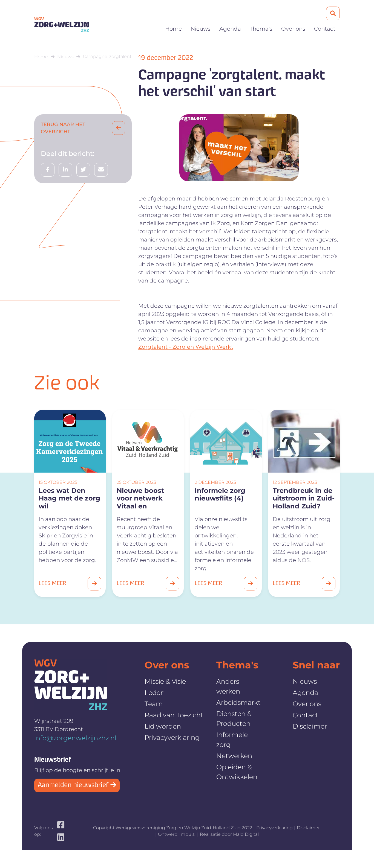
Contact (324, 28)
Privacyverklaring (172, 737)
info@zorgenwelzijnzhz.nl (75, 738)
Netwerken (234, 756)
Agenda (230, 28)
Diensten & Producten (234, 718)
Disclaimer (310, 726)
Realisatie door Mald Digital (229, 834)
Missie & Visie (165, 681)
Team (154, 704)
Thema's (261, 28)
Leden (155, 693)
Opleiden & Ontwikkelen (236, 772)
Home (173, 28)
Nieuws (201, 28)
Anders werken (228, 686)
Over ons (293, 28)
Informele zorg (232, 740)
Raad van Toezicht (174, 715)
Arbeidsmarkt (238, 702)
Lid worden (163, 726)
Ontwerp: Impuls (177, 834)
